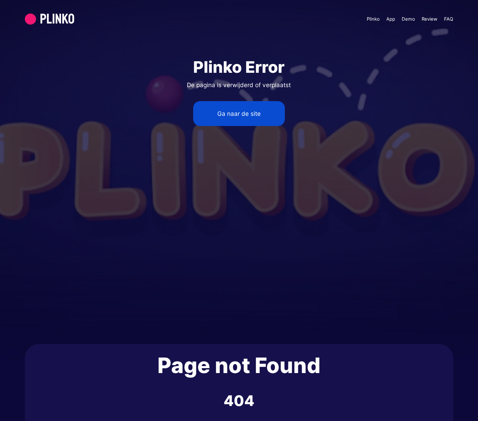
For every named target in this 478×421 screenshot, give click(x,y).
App (390, 19)
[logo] (66, 19)
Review (429, 19)
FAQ (448, 19)
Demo (408, 19)
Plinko (373, 19)
